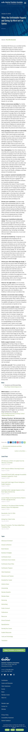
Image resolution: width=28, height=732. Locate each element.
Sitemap (3, 709)
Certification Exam (6, 557)
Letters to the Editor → (21, 451)
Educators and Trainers (7, 576)
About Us (3, 697)
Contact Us (4, 706)
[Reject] (26, 727)
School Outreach (5, 620)
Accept (7, 729)
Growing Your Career (6, 580)
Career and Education (7, 683)
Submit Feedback (6, 720)
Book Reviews (5, 549)
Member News (5, 596)
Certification (4, 680)
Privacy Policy (5, 715)
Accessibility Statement (7, 717)
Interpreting (4, 588)
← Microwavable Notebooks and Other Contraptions (11, 447)
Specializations (5, 624)
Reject (12, 729)
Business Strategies (6, 553)
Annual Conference (6, 544)
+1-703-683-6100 (8, 669)
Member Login (5, 703)
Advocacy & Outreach (7, 540)
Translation (4, 640)
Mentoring (4, 600)
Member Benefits (6, 592)
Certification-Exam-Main (7, 564)
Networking (4, 604)
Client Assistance (5, 572)
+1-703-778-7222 (7, 671)
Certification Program (6, 568)
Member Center (5, 695)
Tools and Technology (7, 636)
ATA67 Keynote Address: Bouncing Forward (12, 468)
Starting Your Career (6, 628)
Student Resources (6, 632)
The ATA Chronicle (11, 39)
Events (3, 689)
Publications (4, 612)
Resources (3, 28)
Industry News (5, 584)
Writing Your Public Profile (8, 519)
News (2, 692)
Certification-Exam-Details (8, 560)
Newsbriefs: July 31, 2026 (8, 513)
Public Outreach (5, 608)
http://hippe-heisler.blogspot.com (13, 387)
